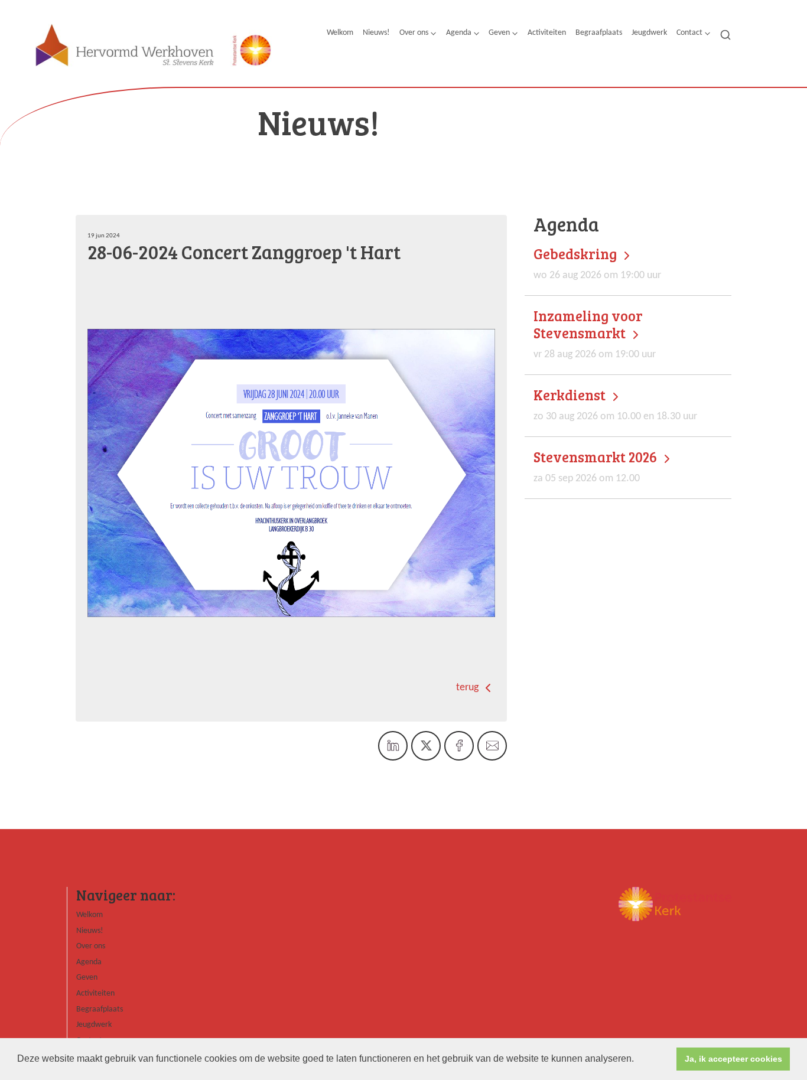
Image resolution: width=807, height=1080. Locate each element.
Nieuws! (376, 32)
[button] (638, 1060)
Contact (689, 32)
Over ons (413, 32)
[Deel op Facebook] (459, 746)
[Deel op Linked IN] (393, 746)
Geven (499, 32)
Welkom (340, 32)
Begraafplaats (598, 32)
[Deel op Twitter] (426, 746)
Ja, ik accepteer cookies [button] (733, 1058)
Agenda (458, 32)
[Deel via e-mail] (492, 746)
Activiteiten (547, 32)
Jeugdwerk (649, 32)
